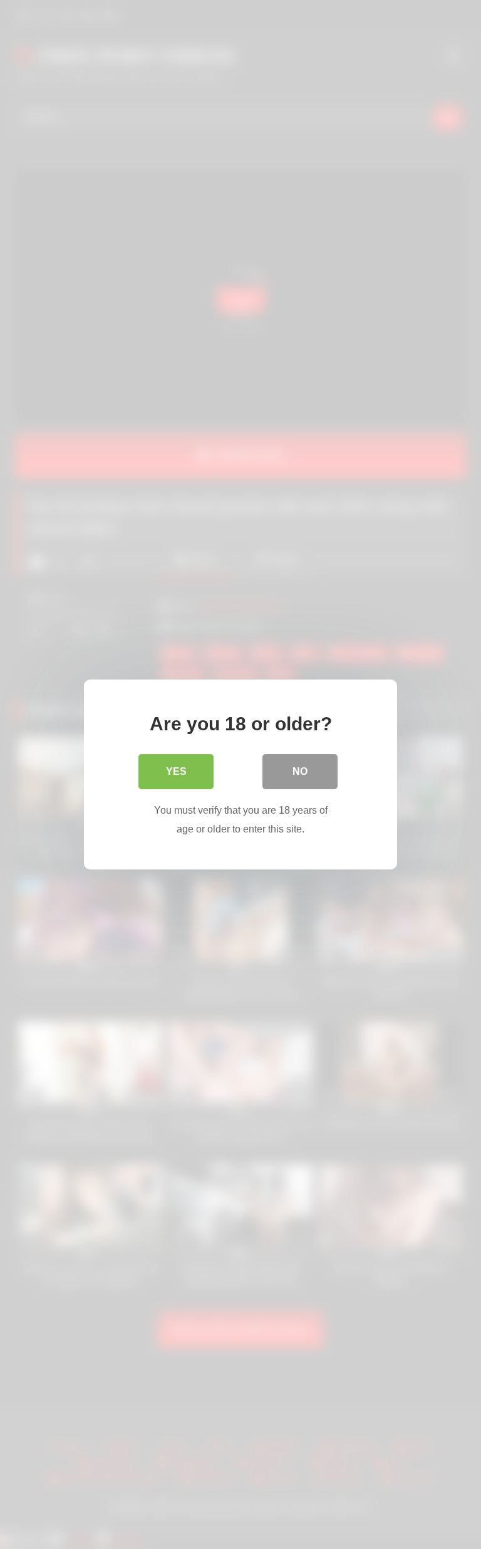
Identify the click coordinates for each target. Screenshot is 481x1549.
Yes (176, 771)
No (300, 771)
